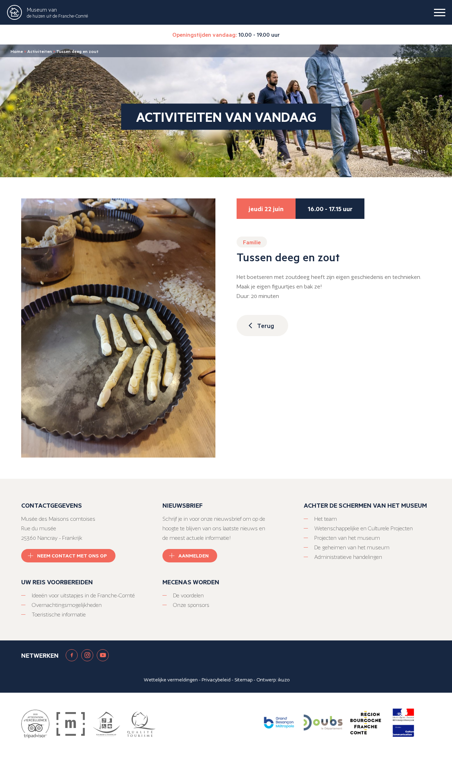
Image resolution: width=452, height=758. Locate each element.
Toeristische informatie (59, 614)
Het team (325, 518)
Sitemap (243, 679)
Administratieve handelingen (348, 557)
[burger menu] (439, 12)
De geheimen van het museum (351, 547)
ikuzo (284, 679)
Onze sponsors (191, 605)
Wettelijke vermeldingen (171, 679)
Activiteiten (39, 51)
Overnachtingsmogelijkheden (67, 605)
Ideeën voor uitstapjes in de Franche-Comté (83, 595)
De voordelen (188, 595)
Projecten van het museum (347, 538)
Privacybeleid (216, 679)
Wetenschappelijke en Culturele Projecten (363, 528)
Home (17, 51)
